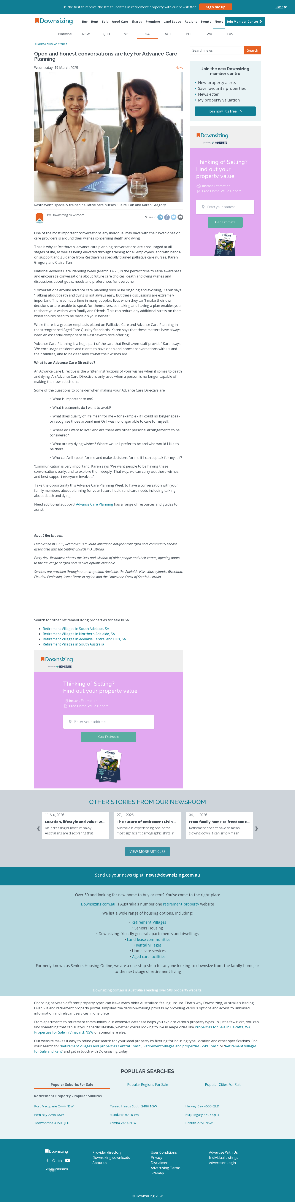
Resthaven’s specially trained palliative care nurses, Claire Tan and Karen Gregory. (100, 205)
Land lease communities (148, 939)
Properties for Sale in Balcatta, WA (223, 1027)
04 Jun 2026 (198, 814)
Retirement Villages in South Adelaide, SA (76, 628)
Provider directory (107, 1152)
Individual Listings (223, 1157)
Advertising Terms (166, 1168)
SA (147, 34)
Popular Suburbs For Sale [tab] (72, 1084)
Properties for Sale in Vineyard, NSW (64, 1032)
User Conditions (164, 1152)
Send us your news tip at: (120, 875)
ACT (168, 34)
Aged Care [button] (120, 21)
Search (252, 50)
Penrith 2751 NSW (199, 1123)
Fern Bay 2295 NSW (49, 1114)
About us (99, 1162)
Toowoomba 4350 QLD (51, 1123)
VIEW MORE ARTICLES (147, 851)
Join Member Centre (242, 21)
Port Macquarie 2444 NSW (54, 1106)
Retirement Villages (149, 922)
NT (188, 34)
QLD (106, 34)
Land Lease (172, 21)
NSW (86, 34)
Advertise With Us (223, 1152)
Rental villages (149, 945)
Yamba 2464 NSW (123, 1123)
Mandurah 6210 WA (124, 1114)
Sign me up (215, 7)
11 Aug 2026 (54, 814)
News (219, 21)
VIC (127, 34)
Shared (137, 21)
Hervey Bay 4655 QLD (202, 1106)
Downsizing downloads (111, 1157)
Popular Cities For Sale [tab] (223, 1084)
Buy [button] (85, 21)
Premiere (153, 21)
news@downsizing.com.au (173, 875)
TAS (230, 34)
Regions (191, 21)
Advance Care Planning (94, 504)
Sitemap (157, 1173)
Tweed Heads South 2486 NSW (133, 1106)
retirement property (181, 904)
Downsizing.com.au (98, 904)
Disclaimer (159, 1162)
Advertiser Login (222, 1162)
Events (206, 21)
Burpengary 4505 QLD (202, 1114)
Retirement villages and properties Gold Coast (180, 1046)
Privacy (156, 1157)
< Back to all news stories (50, 44)
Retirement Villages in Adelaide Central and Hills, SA (84, 639)
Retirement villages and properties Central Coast (100, 1046)
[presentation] (38, 827)
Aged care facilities (148, 956)
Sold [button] (105, 21)
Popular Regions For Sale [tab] (147, 1084)
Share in (150, 217)
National (65, 34)
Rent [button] (94, 21)
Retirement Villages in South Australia (73, 644)
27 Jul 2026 (125, 814)
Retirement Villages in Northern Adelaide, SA (79, 633)
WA (209, 34)
